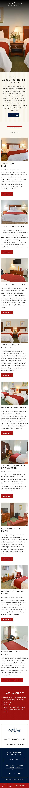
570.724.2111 (20, 744)
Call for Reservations (12, 680)
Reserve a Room (21, 785)
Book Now (14, 115)
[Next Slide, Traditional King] (27, 149)
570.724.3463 (20, 739)
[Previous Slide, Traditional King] (2, 149)
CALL (10, 786)
